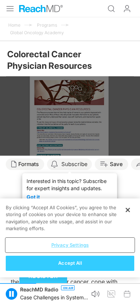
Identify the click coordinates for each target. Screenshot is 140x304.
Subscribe (74, 164)
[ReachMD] (41, 9)
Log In (127, 8)
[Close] (128, 210)
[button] (11, 294)
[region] (70, 237)
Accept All (69, 263)
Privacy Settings (70, 245)
